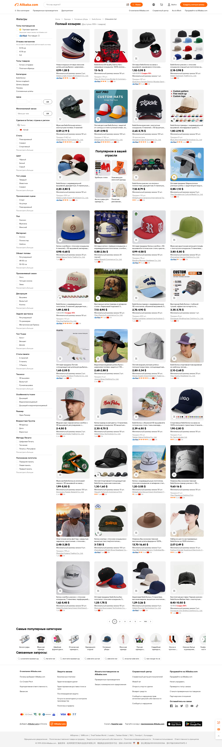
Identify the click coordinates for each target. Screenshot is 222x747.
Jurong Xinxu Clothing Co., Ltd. (106, 379)
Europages (148, 735)
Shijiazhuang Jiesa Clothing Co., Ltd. (108, 140)
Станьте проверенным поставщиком (185, 691)
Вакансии (24, 691)
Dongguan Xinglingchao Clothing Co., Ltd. (186, 318)
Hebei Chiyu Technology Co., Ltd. (107, 434)
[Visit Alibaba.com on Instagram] (186, 705)
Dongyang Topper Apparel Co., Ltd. (70, 492)
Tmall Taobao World (98, 735)
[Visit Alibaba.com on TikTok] (197, 705)
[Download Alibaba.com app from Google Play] (193, 723)
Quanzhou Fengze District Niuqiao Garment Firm (149, 82)
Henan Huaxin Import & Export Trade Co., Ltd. (149, 376)
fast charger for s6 (153, 659)
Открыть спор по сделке (142, 686)
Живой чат (136, 682)
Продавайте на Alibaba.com (181, 677)
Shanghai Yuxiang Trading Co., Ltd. (69, 553)
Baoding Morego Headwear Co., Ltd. (146, 260)
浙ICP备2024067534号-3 (176, 743)
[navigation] (34, 320)
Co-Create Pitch (26, 682)
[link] (218, 722)
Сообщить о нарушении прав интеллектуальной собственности (146, 697)
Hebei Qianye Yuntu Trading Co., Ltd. (70, 257)
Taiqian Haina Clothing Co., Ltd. (144, 437)
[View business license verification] (134, 743)
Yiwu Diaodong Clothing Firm (181, 495)
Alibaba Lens (33, 724)
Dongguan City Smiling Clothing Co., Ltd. (186, 611)
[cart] (162, 5)
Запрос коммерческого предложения (110, 684)
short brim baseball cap (71, 659)
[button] (127, 4)
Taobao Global (121, 735)
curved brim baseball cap (29, 659)
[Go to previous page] (109, 621)
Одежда (67, 19)
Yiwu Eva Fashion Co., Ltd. (66, 321)
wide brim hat (112, 659)
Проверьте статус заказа (180, 686)
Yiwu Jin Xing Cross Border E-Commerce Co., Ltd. (111, 79)
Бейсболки (96, 19)
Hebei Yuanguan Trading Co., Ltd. (183, 76)
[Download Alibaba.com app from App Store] (174, 723)
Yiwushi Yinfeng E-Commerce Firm (108, 492)
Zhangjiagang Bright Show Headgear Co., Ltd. (111, 550)
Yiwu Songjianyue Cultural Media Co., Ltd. (186, 194)
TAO (131, 735)
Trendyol (138, 735)
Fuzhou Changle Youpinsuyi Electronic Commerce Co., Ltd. (187, 550)
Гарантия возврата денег (67, 682)
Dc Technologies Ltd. (178, 437)
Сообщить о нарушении (142, 703)
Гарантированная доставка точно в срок (71, 687)
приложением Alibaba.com (152, 724)
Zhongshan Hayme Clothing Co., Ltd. (184, 257)
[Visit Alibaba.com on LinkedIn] (176, 705)
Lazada (111, 735)
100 (145, 621)
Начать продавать (177, 682)
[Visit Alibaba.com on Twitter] (181, 705)
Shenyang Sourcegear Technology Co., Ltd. (111, 608)
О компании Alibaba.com (30, 671)
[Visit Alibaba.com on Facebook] (171, 705)
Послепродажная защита (67, 694)
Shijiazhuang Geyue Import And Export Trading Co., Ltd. (149, 492)
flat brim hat (50, 659)
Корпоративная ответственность (33, 686)
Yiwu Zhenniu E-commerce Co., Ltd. (108, 315)
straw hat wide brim (132, 659)
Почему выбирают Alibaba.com (32, 677)
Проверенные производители (107, 680)
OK (47, 102)
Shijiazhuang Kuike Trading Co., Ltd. (70, 434)
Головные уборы (81, 19)
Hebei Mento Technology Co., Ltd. (69, 140)
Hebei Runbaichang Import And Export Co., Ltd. (73, 608)
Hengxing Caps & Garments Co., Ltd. (146, 140)
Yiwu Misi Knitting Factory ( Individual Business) (149, 550)
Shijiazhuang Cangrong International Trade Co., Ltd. (149, 198)
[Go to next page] (150, 621)
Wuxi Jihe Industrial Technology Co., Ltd (186, 140)
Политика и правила (65, 706)
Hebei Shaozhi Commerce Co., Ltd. (108, 259)
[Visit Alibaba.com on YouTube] (191, 705)
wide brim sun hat (93, 659)
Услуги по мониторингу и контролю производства (72, 700)
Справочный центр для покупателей (147, 677)
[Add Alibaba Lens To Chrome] (58, 723)
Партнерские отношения (180, 696)
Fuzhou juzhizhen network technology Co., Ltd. (149, 318)
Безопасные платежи (66, 677)
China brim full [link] (110, 19)
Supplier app (116, 724)
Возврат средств (139, 691)
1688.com (85, 735)
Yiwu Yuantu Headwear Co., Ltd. (182, 376)
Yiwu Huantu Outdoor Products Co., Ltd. (72, 376)
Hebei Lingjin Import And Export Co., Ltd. (72, 76)
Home (57, 19)
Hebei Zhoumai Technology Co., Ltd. (146, 608)
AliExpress (74, 735)
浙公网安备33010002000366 (153, 743)
